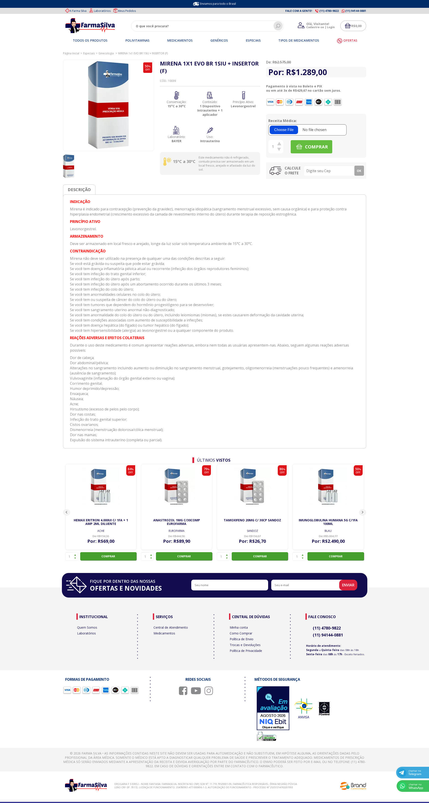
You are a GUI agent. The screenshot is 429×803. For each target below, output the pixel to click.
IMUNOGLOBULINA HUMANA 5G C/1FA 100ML (328, 522)
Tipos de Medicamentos (298, 40)
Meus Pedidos (127, 11)
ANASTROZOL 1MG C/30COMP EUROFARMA (176, 522)
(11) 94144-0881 (328, 635)
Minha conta (239, 627)
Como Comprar (241, 633)
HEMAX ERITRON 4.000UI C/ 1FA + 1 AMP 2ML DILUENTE (101, 522)
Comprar (108, 556)
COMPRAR (316, 147)
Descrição (79, 189)
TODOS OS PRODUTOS (90, 40)
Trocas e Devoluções (245, 645)
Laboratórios (102, 11)
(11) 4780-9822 (327, 628)
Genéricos (219, 40)
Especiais (253, 40)
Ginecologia (106, 53)
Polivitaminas (137, 40)
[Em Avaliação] (273, 708)
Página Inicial (71, 53)
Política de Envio (241, 639)
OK (359, 171)
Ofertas (350, 40)
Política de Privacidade (246, 651)
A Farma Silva (78, 11)
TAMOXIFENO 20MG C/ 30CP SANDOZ (252, 520)
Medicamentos (180, 40)
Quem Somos (87, 627)
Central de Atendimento (171, 627)
